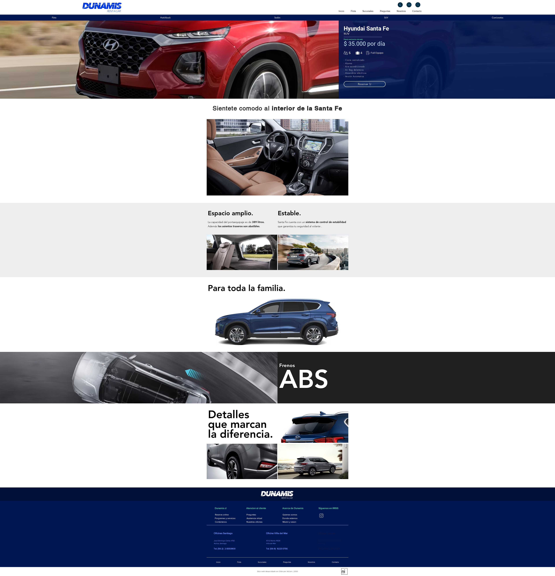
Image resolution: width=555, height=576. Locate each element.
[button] (365, 84)
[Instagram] (321, 515)
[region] (277, 157)
